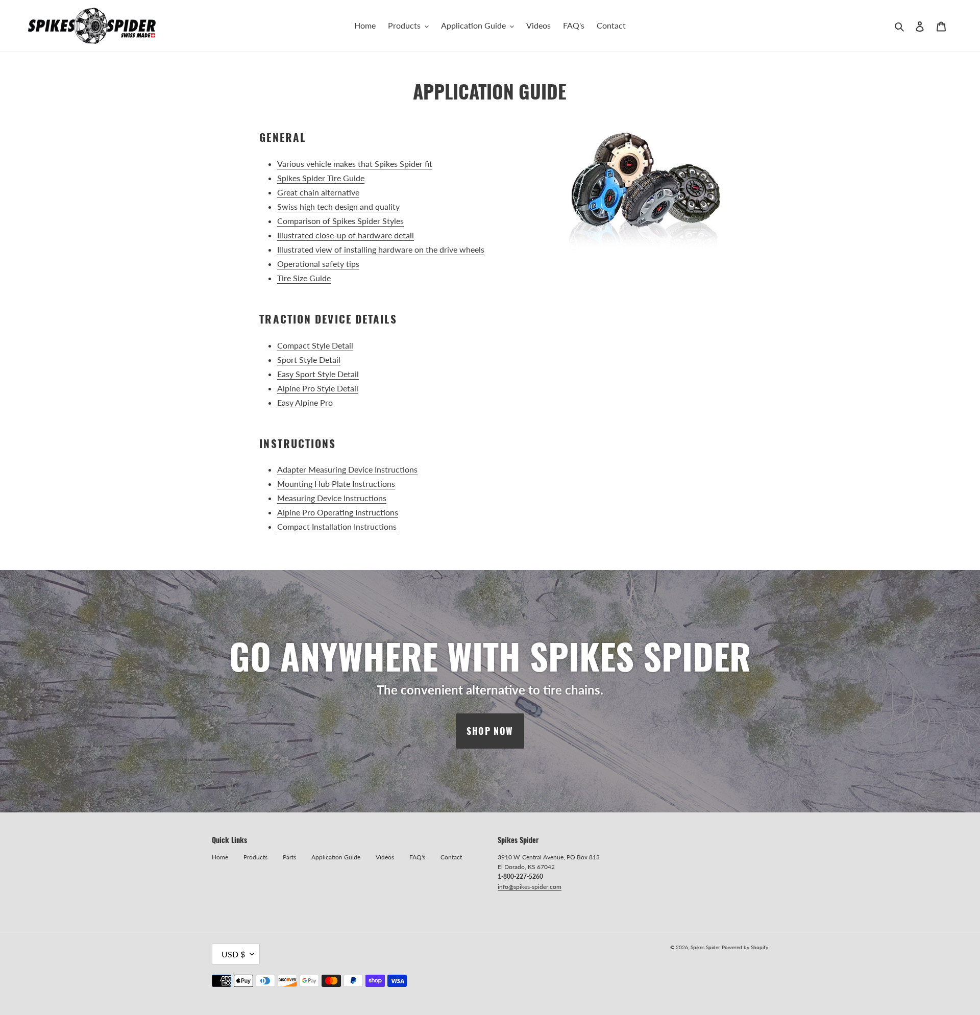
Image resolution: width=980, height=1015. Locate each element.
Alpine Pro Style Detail (317, 388)
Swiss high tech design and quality (338, 206)
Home (220, 857)
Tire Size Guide (304, 278)
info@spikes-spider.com (529, 886)
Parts (289, 857)
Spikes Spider (705, 947)
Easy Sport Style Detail (318, 374)
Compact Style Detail (315, 345)
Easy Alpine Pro (305, 402)
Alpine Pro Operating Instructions (337, 512)
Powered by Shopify (745, 947)
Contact (451, 857)
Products (255, 857)
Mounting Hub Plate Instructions (336, 483)
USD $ (233, 954)
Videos (385, 857)
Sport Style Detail (308, 359)
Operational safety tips (318, 263)
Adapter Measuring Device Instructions (347, 469)
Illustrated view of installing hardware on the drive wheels (380, 249)
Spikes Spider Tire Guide (320, 178)
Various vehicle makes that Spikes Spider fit (354, 163)
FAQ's (417, 857)
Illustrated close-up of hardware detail (345, 235)
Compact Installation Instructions (337, 526)
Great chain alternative (318, 192)
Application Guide (335, 857)
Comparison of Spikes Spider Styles (340, 221)
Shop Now (490, 730)
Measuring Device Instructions (331, 498)
